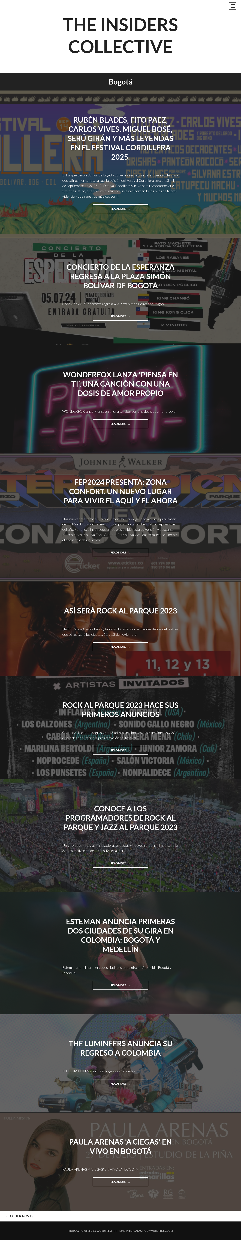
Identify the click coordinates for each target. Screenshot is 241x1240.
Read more (122, 210)
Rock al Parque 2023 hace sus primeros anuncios (120, 710)
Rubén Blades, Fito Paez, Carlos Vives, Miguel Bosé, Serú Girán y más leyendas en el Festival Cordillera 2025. (120, 138)
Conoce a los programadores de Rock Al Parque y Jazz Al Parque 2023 (120, 818)
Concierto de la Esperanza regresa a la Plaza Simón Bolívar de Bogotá (120, 276)
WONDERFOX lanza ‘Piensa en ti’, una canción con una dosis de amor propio (120, 384)
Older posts (19, 1216)
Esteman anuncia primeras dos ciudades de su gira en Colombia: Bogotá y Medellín (120, 935)
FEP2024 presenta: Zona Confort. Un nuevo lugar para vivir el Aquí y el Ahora (121, 491)
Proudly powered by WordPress (90, 1230)
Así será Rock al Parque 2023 (120, 610)
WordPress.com (161, 1230)
